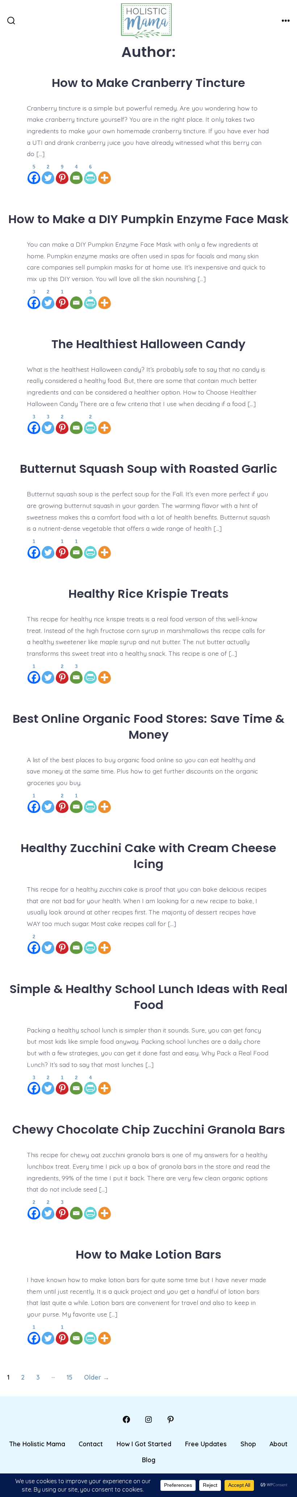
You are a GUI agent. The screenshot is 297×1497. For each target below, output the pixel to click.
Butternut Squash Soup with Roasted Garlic (148, 468)
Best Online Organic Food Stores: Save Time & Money (148, 726)
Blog (148, 1460)
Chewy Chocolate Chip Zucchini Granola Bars (148, 1129)
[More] (104, 173)
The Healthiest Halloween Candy (148, 344)
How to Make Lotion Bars (148, 1254)
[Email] (76, 298)
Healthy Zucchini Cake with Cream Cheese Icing (148, 856)
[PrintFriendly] (90, 548)
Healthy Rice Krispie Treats (148, 593)
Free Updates (206, 1444)
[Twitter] (48, 548)
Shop (248, 1444)
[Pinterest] (62, 943)
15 (69, 1377)
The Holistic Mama (37, 1444)
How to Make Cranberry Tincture (148, 83)
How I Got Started (144, 1444)
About (278, 1444)
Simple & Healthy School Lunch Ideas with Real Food (148, 997)
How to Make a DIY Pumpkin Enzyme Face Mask (148, 219)
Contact (91, 1444)
